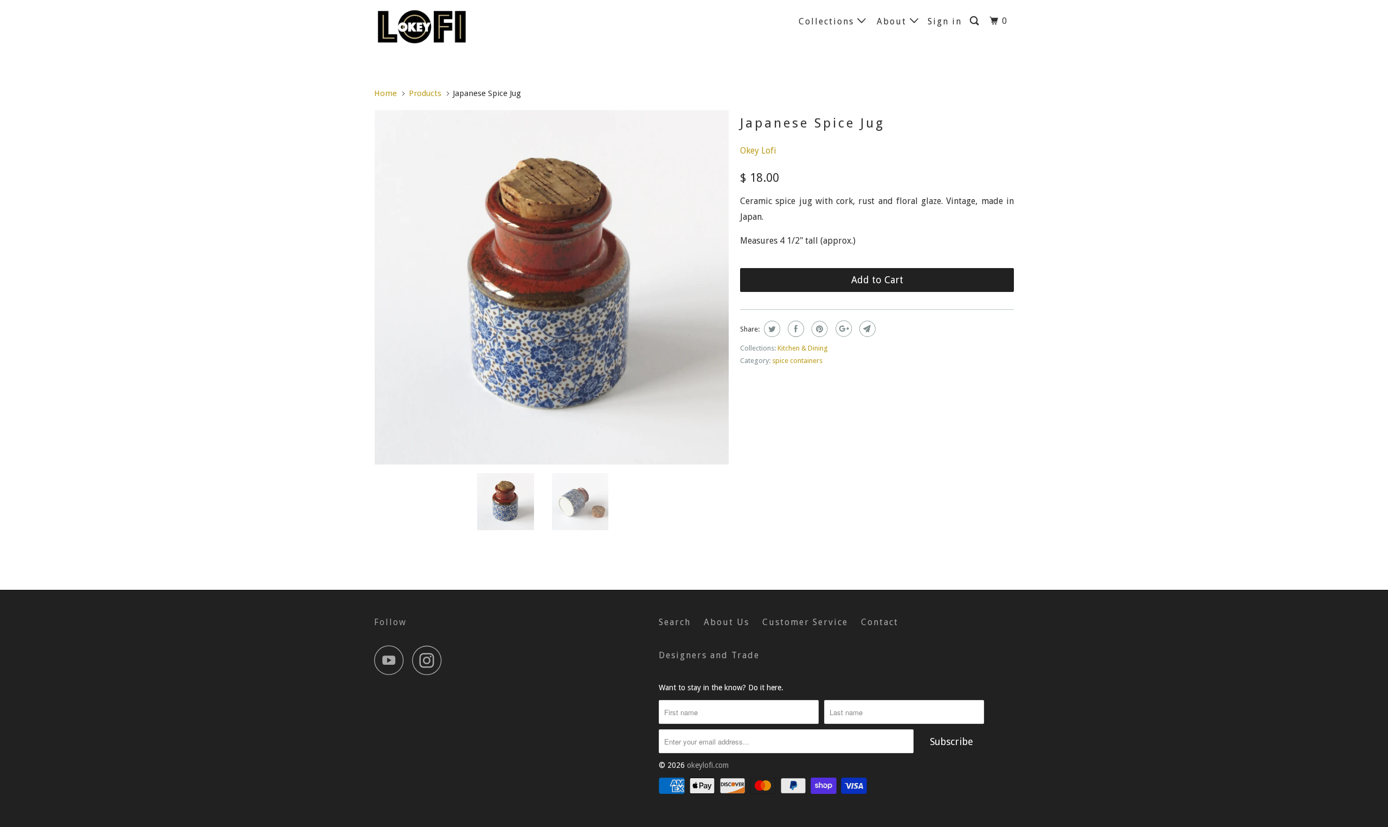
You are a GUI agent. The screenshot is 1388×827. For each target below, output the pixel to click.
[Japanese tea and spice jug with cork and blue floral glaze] (551, 287)
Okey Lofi (758, 150)
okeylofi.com (708, 765)
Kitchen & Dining (802, 348)
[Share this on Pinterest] (818, 329)
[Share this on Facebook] (794, 329)
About (893, 21)
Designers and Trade (709, 655)
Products (425, 93)
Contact (879, 622)
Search (675, 622)
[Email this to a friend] (866, 329)
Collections (828, 21)
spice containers (797, 361)
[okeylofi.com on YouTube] (392, 660)
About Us (726, 622)
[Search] (976, 21)
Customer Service (805, 622)
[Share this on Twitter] (770, 329)
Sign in (945, 21)
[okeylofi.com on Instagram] (430, 660)
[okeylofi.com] (429, 26)
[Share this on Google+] (842, 329)
